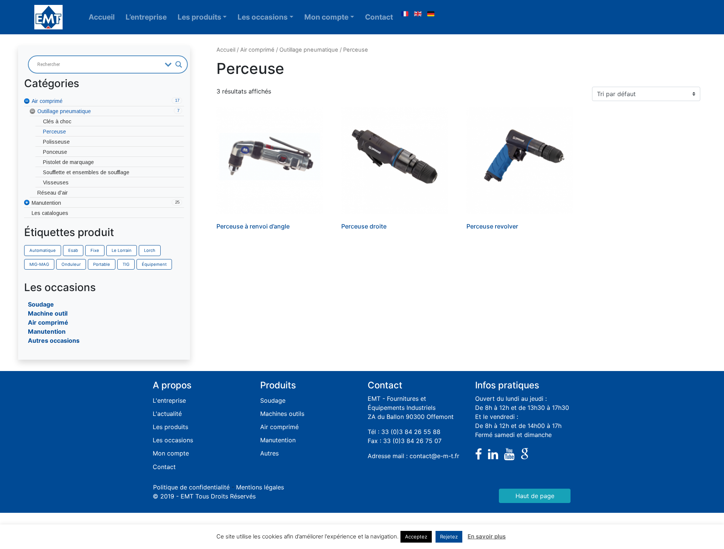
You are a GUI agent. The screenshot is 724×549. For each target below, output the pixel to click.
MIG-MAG (39, 264)
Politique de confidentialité (191, 487)
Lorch (149, 250)
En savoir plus (487, 536)
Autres (269, 453)
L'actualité (167, 413)
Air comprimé (48, 322)
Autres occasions (54, 340)
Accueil (102, 16)
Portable (101, 264)
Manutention (47, 331)
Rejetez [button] (449, 537)
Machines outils (282, 413)
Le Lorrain (122, 250)
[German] (431, 14)
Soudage (41, 304)
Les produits (199, 16)
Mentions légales (260, 487)
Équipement (154, 264)
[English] (418, 14)
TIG (126, 264)
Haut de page (534, 496)
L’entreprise (146, 16)
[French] (404, 14)
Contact (379, 16)
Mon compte (326, 16)
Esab (73, 250)
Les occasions (263, 16)
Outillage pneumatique (308, 49)
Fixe (94, 250)
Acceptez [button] (416, 537)
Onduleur (71, 264)
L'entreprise (169, 400)
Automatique (42, 250)
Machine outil (47, 313)
